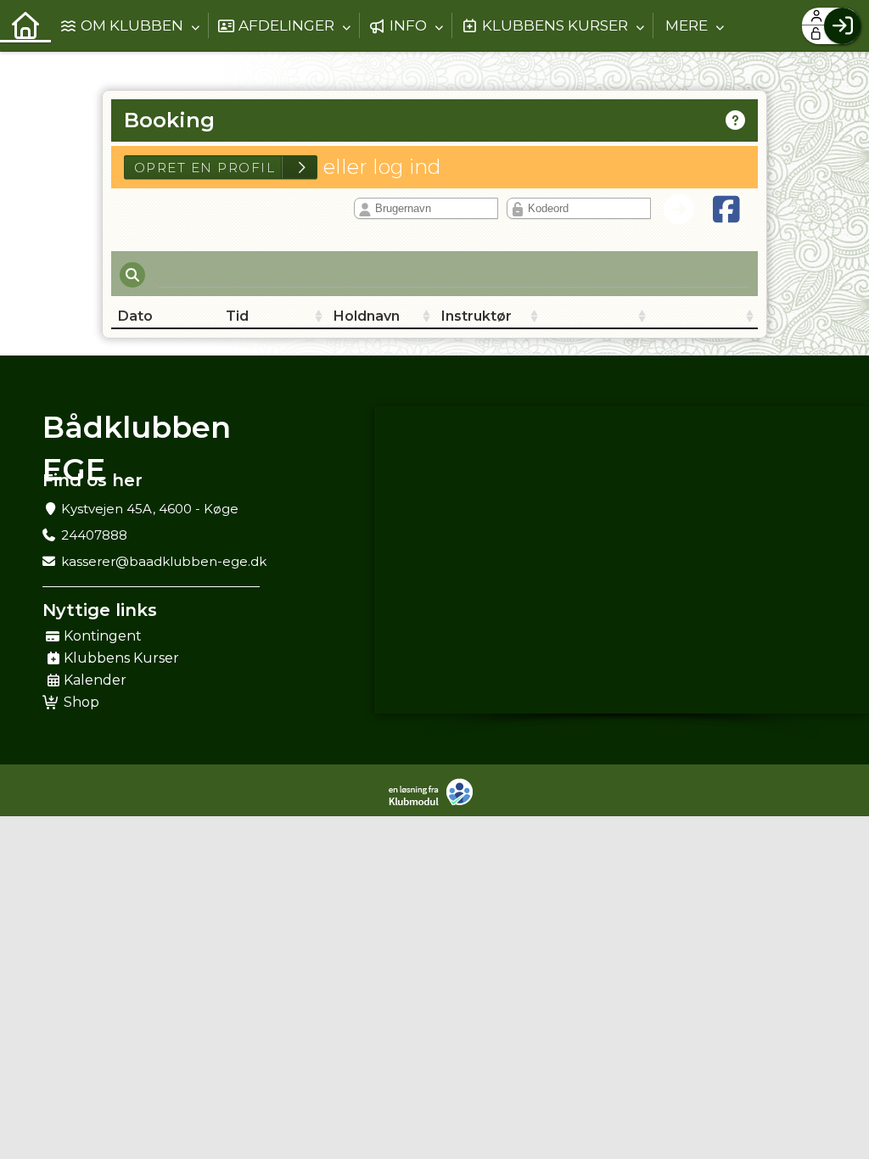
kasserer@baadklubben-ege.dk (163, 561)
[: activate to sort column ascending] (596, 316)
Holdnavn (367, 316)
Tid (237, 316)
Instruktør (476, 316)
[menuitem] (25, 25)
